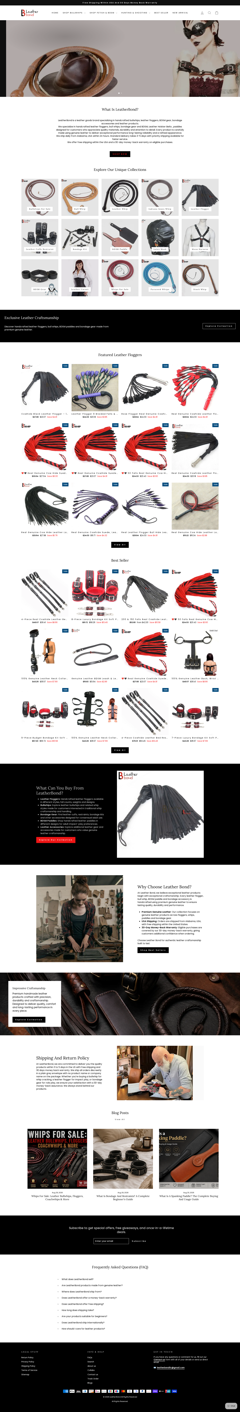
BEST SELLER (161, 12)
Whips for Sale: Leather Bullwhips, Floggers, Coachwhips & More (57, 1197)
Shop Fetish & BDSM (102, 12)
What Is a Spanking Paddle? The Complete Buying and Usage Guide (188, 1197)
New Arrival (180, 12)
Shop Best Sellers (153, 950)
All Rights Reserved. (120, 1401)
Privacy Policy (27, 1361)
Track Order (93, 1378)
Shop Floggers (34, 45)
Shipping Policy (28, 1366)
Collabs (91, 1370)
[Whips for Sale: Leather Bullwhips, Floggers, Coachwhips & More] (57, 1159)
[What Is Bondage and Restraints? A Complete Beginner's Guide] (123, 1159)
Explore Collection (219, 326)
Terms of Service (29, 1370)
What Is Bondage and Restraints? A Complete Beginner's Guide (123, 1197)
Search (91, 1361)
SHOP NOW (120, 154)
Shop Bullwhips (73, 12)
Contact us (93, 1374)
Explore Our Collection (55, 840)
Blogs (90, 1383)
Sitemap (25, 1374)
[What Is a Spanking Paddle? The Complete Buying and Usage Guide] (189, 1159)
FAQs (90, 1357)
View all (120, 544)
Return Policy (27, 1357)
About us (92, 1366)
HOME (55, 12)
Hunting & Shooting (134, 12)
